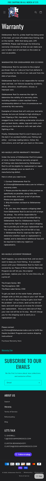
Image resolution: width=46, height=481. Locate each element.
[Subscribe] (39, 382)
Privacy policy (39, 472)
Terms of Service (10, 412)
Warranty (8, 407)
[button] (4, 12)
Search (7, 402)
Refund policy (9, 417)
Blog (6, 422)
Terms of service (24, 476)
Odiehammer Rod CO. (14, 472)
